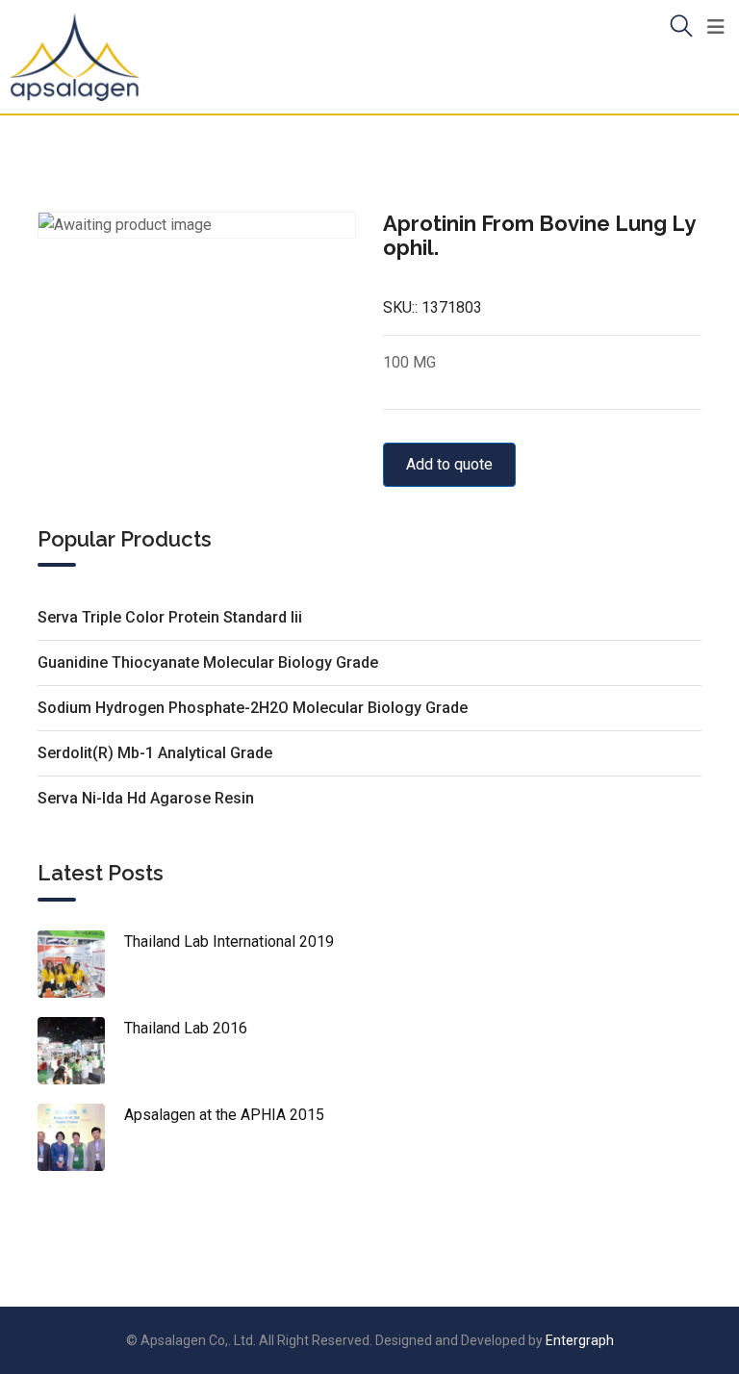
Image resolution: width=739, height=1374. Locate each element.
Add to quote (449, 464)
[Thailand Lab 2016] (81, 1050)
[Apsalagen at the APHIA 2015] (81, 1137)
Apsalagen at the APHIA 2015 (224, 1115)
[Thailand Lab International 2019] (81, 964)
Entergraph (580, 1340)
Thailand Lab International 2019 (229, 941)
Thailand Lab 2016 (185, 1028)
